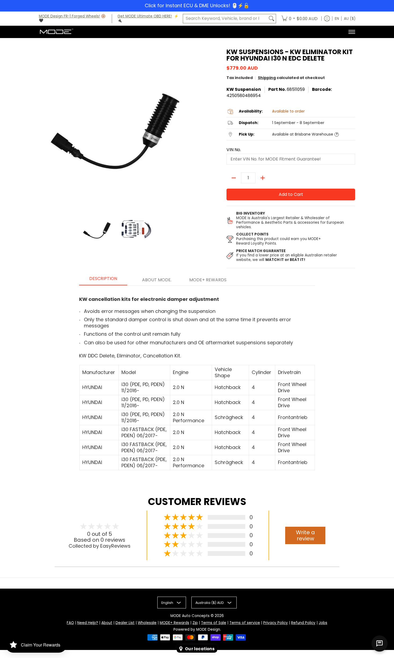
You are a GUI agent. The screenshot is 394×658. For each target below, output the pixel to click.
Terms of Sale (213, 622)
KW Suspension (243, 89)
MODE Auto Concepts (190, 615)
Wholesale (147, 622)
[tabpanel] (197, 380)
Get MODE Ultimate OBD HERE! (144, 16)
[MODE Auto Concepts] (56, 32)
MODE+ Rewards (174, 622)
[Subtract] (233, 178)
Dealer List (125, 622)
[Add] (262, 178)
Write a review (305, 535)
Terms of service (244, 622)
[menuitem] (299, 19)
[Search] (271, 18)
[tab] (103, 280)
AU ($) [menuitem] (349, 18)
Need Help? (87, 622)
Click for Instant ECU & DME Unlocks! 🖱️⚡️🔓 (197, 5)
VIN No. (233, 149)
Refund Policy (303, 622)
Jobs (323, 622)
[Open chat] (379, 643)
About (106, 622)
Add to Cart (291, 194)
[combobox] (225, 18)
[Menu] (351, 32)
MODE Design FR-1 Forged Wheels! (69, 16)
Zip (195, 622)
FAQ (70, 622)
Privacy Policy (275, 622)
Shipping (267, 77)
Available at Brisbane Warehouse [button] (302, 134)
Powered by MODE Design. (197, 629)
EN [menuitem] (337, 18)
